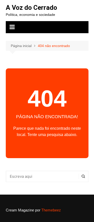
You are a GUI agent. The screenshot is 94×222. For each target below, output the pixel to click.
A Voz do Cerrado (31, 7)
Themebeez (51, 210)
